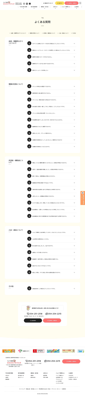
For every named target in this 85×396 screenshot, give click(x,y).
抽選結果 (7, 379)
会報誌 (6, 377)
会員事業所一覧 (59, 377)
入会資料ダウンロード (73, 377)
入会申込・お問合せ (72, 3)
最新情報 (45, 375)
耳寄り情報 (45, 377)
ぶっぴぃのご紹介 (59, 383)
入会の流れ (33, 320)
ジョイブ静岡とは (59, 375)
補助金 (32, 375)
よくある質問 (58, 381)
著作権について (34, 389)
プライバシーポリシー (56, 389)
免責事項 (64, 389)
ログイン (60, 3)
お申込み (7, 375)
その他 (74, 33)
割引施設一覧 (21, 375)
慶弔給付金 (33, 377)
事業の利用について (34, 33)
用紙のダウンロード (49, 3)
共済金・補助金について (49, 33)
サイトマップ (22, 389)
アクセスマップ (59, 379)
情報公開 (28, 389)
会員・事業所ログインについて (18, 33)
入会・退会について (64, 33)
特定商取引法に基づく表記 (44, 389)
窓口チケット (21, 377)
